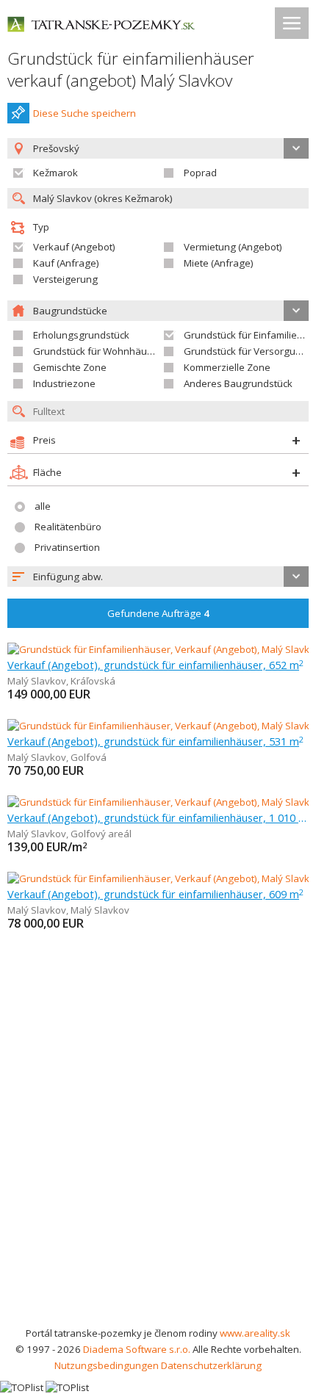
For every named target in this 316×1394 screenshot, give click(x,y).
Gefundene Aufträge (158, 613)
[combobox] (158, 576)
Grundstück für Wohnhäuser (97, 351)
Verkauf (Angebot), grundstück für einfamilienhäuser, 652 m (155, 664)
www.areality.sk (255, 1333)
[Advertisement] (158, 1160)
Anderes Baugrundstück (238, 383)
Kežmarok (55, 172)
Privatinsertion (67, 547)
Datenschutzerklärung (211, 1365)
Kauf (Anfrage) (66, 263)
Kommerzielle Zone (227, 367)
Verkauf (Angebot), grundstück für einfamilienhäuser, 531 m (155, 741)
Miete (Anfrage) (219, 263)
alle (43, 506)
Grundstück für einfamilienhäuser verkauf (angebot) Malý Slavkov (130, 69)
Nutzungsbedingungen (106, 1365)
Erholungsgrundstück (81, 335)
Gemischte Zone (70, 367)
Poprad (200, 172)
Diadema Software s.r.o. (136, 1349)
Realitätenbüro (68, 526)
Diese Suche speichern (84, 113)
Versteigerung (65, 279)
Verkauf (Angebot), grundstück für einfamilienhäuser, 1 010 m (158, 817)
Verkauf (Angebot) (74, 246)
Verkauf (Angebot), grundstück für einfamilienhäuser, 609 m (155, 893)
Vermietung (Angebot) (233, 246)
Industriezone (64, 383)
